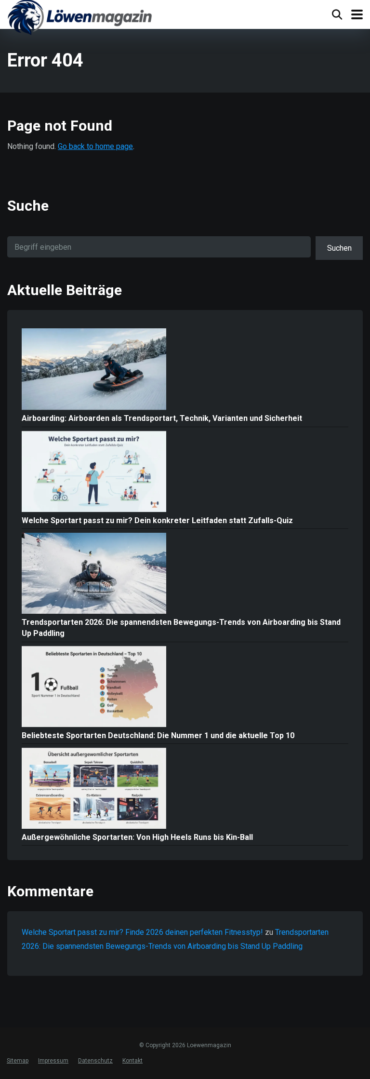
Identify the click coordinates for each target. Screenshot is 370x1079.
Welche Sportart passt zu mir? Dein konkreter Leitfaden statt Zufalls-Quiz (157, 520)
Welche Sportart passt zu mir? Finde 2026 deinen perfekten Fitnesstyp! (142, 932)
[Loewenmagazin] (79, 18)
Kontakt (132, 1060)
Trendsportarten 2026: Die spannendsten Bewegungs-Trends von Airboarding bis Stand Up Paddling (181, 628)
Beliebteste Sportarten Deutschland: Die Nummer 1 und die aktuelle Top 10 (158, 735)
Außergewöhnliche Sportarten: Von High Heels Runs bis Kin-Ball (137, 837)
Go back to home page (95, 146)
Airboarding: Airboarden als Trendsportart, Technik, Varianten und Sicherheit (162, 418)
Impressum (53, 1060)
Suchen (339, 248)
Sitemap (17, 1060)
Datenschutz (95, 1060)
